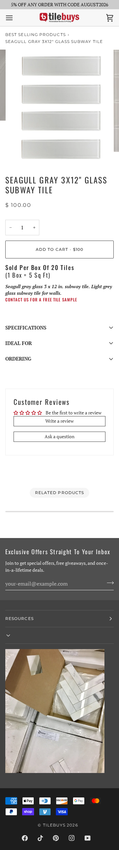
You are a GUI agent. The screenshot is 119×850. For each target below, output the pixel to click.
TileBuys (54, 825)
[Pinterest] (56, 838)
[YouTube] (88, 838)
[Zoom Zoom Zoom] (59, 107)
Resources (19, 618)
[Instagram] (72, 838)
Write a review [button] (59, 421)
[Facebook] (25, 838)
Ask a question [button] (59, 437)
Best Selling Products (35, 34)
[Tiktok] (40, 838)
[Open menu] (15, 17)
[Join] (108, 582)
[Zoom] (21, 152)
